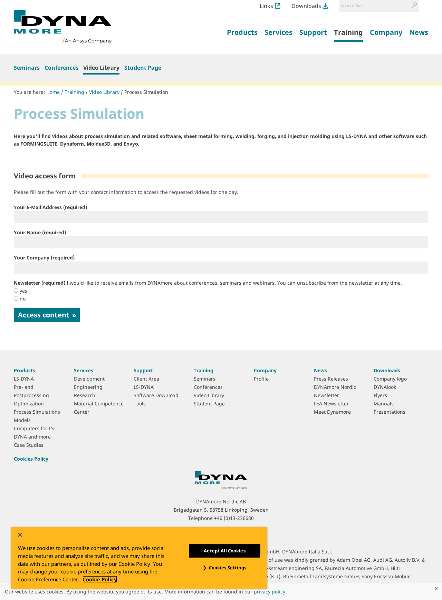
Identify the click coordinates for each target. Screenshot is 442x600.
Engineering (88, 387)
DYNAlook (385, 387)
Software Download (156, 395)
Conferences (61, 67)
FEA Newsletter (331, 403)
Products (24, 370)
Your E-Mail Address (50, 207)
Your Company (44, 257)
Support (143, 370)
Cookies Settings (228, 567)
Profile (261, 378)
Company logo (390, 378)
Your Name (40, 232)
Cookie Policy (100, 579)
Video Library (101, 67)
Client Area (146, 378)
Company (265, 370)
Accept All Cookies (224, 551)
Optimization (29, 403)
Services (83, 370)
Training (74, 92)
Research (84, 395)
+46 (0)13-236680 (234, 518)
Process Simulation (146, 92)
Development (89, 378)
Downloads (306, 6)
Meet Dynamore (332, 412)
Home (53, 92)
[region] (139, 558)
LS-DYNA (24, 378)
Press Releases (331, 378)
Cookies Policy (31, 458)
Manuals (384, 403)
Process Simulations (37, 412)
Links (266, 6)
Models (22, 420)
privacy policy (269, 591)
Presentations (389, 412)
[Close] (20, 535)
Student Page (142, 67)
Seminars (27, 67)
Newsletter (208, 282)
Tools (140, 403)
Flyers (380, 395)
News (320, 370)
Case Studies (29, 445)
